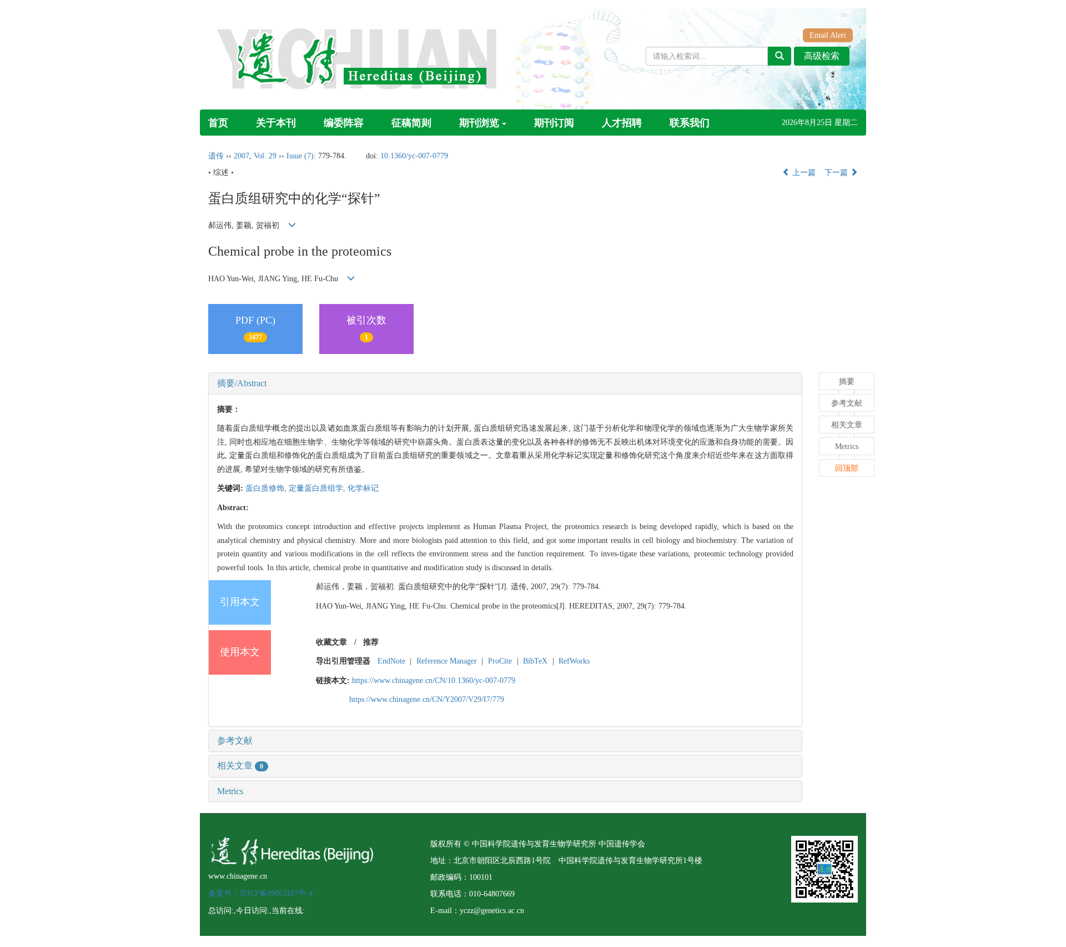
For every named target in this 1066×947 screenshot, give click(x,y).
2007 (241, 156)
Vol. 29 (265, 156)
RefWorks (574, 661)
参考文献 (235, 740)
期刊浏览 (479, 122)
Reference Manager (446, 661)
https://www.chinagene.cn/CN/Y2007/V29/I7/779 (426, 699)
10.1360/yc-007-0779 (414, 156)
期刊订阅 (554, 122)
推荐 (371, 642)
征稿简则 (411, 122)
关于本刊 (276, 122)
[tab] (505, 383)
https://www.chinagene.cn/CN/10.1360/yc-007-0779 (433, 680)
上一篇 (803, 172)
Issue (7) (300, 156)
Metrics (230, 791)
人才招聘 (622, 122)
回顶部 (846, 468)
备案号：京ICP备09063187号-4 (260, 893)
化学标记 (363, 488)
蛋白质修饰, (267, 488)
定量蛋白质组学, (318, 488)
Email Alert (827, 35)
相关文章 (240, 765)
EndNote (391, 661)
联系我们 (690, 122)
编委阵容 (344, 122)
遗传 (216, 156)
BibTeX (535, 661)
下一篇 (837, 172)
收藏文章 (331, 642)
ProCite (500, 661)
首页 (218, 122)
